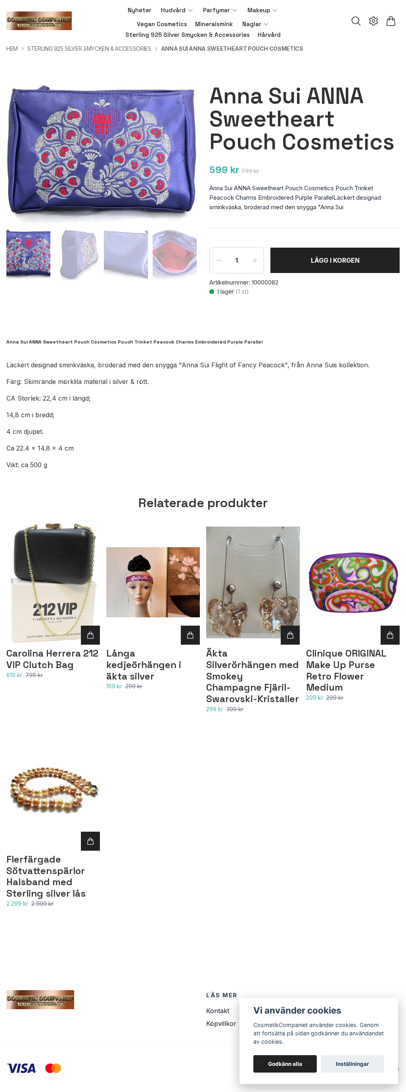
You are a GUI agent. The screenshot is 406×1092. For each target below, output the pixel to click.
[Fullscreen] (180, 100)
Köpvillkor (221, 1023)
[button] (183, 157)
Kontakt (217, 1011)
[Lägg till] (90, 635)
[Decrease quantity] (218, 260)
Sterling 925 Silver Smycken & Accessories (89, 48)
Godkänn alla (285, 1064)
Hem (12, 48)
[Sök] (356, 21)
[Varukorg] (391, 21)
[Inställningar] (373, 21)
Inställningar (352, 1064)
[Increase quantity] (255, 260)
